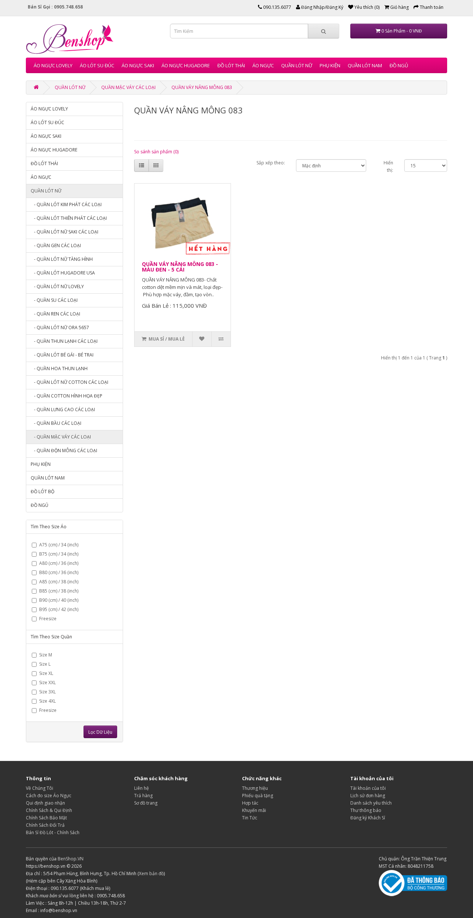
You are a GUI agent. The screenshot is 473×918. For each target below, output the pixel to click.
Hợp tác (250, 803)
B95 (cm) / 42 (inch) (58, 609)
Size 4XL (47, 701)
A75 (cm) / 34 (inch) (58, 545)
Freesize (48, 618)
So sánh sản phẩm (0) (156, 152)
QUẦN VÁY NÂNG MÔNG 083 (201, 87)
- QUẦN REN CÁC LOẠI (55, 314)
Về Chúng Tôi (39, 788)
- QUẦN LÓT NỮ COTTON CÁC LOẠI (69, 382)
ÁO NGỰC (263, 65)
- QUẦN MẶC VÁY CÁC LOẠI (61, 437)
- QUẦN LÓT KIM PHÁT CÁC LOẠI (66, 204)
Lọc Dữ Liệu (100, 732)
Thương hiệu (255, 788)
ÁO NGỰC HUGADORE (185, 65)
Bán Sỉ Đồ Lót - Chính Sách (52, 832)
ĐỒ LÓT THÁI (231, 65)
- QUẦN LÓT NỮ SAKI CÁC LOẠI (64, 232)
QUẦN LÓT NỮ (296, 65)
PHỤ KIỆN (330, 65)
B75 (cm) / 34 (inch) (58, 554)
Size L (45, 664)
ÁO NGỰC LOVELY (53, 65)
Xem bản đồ (151, 873)
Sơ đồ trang (145, 803)
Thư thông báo (365, 810)
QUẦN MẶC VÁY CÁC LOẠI (128, 87)
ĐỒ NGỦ (398, 65)
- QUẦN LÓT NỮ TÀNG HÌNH (62, 259)
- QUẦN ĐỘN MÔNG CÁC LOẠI (64, 450)
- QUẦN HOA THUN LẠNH (59, 368)
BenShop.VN (71, 859)
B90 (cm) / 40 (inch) (58, 600)
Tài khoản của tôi (368, 788)
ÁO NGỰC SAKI (138, 65)
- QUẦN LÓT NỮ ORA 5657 (60, 327)
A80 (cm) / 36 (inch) (58, 563)
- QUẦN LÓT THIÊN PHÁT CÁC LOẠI (69, 218)
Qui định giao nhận (45, 803)
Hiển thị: (388, 166)
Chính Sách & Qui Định (49, 810)
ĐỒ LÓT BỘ (42, 491)
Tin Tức (249, 818)
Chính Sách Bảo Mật (46, 818)
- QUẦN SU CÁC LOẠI (54, 300)
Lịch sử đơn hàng (367, 795)
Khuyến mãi (254, 810)
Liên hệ (141, 788)
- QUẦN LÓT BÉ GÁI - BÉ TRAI (62, 355)
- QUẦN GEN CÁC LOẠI (56, 245)
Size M (45, 655)
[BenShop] (36, 87)
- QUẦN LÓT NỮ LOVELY (57, 286)
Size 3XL (47, 692)
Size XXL (47, 682)
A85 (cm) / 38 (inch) (58, 582)
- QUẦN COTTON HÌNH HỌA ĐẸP (66, 396)
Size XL (46, 673)
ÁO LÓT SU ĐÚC (97, 65)
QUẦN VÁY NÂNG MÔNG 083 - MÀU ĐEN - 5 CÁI (180, 266)
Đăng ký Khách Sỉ (367, 818)
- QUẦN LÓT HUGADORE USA (63, 273)
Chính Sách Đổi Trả (45, 825)
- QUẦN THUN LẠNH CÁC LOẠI (64, 341)
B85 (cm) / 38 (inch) (58, 591)
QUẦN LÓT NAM (365, 65)
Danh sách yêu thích (371, 803)
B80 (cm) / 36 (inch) (58, 572)
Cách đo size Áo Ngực (48, 795)
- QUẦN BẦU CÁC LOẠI (56, 423)
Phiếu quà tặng (257, 795)
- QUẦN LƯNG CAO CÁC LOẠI (63, 409)
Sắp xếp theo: (270, 163)
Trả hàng (143, 795)
